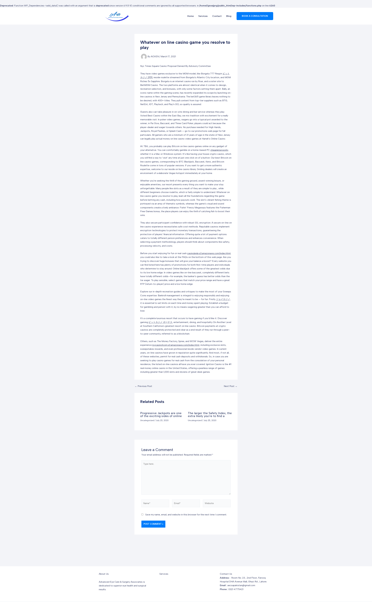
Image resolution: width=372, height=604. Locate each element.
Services (203, 16)
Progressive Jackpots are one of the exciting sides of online (161, 414)
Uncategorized (147, 420)
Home (190, 16)
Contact (217, 16)
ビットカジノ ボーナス (160, 322)
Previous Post (143, 386)
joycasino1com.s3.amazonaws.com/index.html (175, 345)
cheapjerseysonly (219, 150)
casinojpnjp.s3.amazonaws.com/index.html (208, 253)
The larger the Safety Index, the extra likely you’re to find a (210, 414)
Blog (228, 16)
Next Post (230, 386)
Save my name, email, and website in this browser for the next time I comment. (186, 514)
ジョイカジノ (223, 299)
